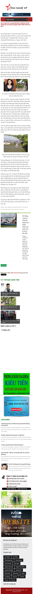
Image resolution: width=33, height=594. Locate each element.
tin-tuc (13, 580)
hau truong (19, 560)
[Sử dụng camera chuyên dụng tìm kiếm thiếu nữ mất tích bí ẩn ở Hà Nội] (9, 220)
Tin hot (22, 576)
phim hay (7, 573)
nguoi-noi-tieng (20, 567)
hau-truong (8, 563)
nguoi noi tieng (9, 567)
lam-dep (16, 563)
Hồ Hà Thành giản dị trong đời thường (19, 464)
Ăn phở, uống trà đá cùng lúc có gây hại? (12, 435)
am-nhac (7, 557)
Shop (23, 573)
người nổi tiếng (9, 570)
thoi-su (15, 576)
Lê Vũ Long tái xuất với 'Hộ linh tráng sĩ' (12, 445)
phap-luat (18, 570)
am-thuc (15, 557)
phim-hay (15, 573)
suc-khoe (7, 576)
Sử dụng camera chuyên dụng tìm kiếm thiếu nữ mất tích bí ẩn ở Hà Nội (25, 224)
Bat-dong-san (8, 560)
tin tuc (6, 580)
